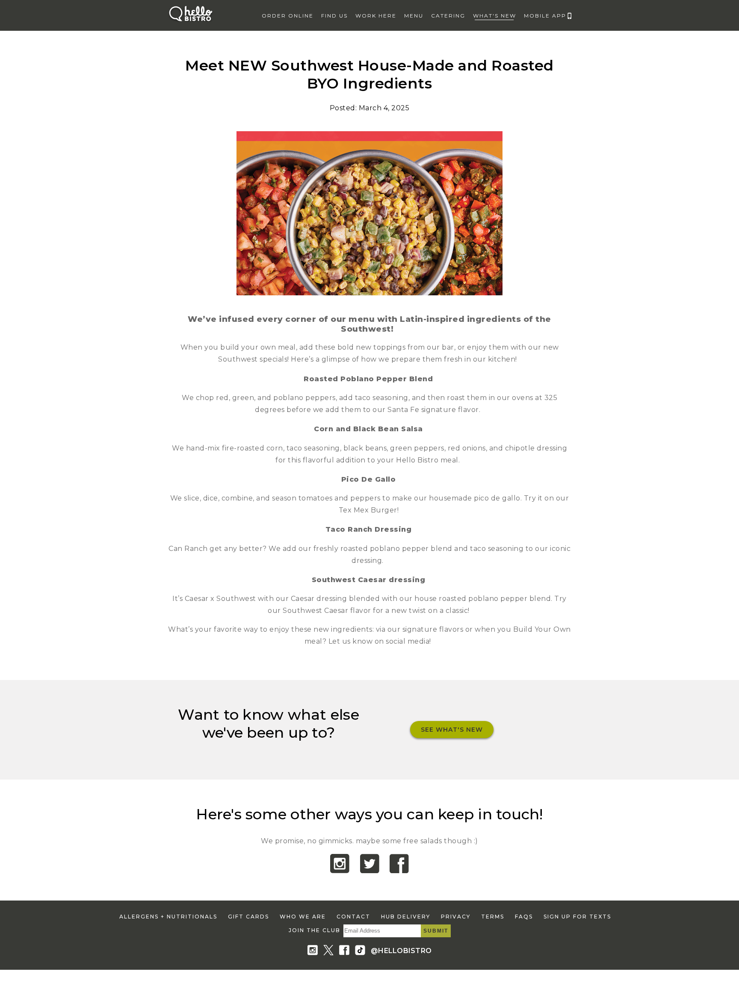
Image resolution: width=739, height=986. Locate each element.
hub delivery (405, 916)
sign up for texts (577, 916)
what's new (494, 15)
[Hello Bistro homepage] (191, 21)
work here (375, 15)
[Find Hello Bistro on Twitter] (330, 951)
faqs (524, 916)
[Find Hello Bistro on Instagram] (314, 951)
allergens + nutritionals (168, 916)
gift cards (248, 916)
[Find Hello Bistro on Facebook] (346, 951)
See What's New (452, 729)
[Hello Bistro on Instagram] (340, 871)
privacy (455, 916)
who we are (303, 916)
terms (492, 916)
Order (287, 15)
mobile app (545, 15)
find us (334, 15)
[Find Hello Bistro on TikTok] (362, 951)
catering (448, 15)
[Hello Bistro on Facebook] (399, 871)
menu (413, 15)
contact (353, 916)
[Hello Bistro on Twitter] (370, 871)
